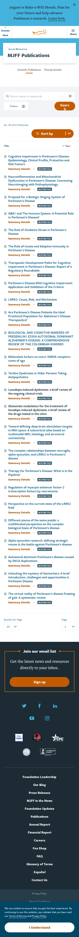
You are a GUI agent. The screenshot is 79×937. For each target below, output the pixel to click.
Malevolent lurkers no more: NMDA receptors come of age (39, 358)
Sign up (40, 681)
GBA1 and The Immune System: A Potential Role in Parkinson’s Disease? (41, 215)
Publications (39, 816)
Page (64, 619)
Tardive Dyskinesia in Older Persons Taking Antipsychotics (37, 375)
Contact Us (39, 880)
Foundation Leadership (39, 777)
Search (64, 106)
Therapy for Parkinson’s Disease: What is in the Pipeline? (40, 473)
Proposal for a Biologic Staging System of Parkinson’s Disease (36, 199)
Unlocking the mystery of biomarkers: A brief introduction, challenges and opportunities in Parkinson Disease (39, 577)
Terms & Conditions (39, 901)
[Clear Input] (70, 96)
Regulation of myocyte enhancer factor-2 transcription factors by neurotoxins (36, 489)
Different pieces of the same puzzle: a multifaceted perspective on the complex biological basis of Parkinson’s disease (36, 524)
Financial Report (39, 832)
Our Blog (39, 785)
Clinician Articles (53, 70)
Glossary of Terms (39, 864)
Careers (39, 840)
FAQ (40, 856)
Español (39, 872)
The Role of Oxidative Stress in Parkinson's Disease (37, 232)
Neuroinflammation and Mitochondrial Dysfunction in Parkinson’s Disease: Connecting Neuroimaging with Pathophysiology (40, 180)
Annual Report (39, 824)
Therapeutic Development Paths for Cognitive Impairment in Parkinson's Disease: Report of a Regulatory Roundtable (40, 266)
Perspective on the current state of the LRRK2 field (39, 506)
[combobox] (52, 133)
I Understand (39, 927)
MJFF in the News (39, 800)
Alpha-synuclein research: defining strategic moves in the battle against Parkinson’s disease (40, 542)
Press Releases (39, 792)
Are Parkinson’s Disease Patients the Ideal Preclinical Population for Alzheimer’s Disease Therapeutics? (39, 316)
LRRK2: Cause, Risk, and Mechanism (32, 300)
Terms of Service (18, 916)
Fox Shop (39, 848)
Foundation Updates (39, 808)
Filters (14, 106)
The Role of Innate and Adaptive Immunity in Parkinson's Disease (38, 248)
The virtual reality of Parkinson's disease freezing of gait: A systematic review (41, 595)
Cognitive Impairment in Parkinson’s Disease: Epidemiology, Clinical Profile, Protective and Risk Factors (38, 160)
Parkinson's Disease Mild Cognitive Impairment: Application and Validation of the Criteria (40, 285)
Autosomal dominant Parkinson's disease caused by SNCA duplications (41, 559)
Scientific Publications (29, 70)
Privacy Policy (39, 893)
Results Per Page (13, 619)
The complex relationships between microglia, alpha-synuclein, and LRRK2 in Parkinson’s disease (39, 454)
